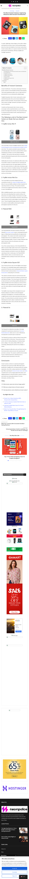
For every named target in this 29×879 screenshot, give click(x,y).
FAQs (5, 82)
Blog (2, 852)
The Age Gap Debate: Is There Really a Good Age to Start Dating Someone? (9, 830)
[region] (14, 867)
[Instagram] (15, 1)
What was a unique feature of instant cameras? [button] (13, 387)
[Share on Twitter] (16, 38)
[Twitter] (13, 1)
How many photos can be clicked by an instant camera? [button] (15, 390)
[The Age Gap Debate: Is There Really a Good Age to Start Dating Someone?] (23, 830)
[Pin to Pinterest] (20, 38)
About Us (3, 848)
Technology (12, 10)
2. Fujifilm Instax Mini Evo (8, 75)
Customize (14, 872)
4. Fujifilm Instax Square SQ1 (9, 78)
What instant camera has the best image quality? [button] (14, 384)
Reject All (14, 876)
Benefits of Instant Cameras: (7, 70)
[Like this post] (10, 38)
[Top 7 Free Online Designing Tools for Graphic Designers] (14, 446)
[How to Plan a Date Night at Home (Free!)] (23, 839)
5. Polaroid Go (6, 79)
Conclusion (4, 80)
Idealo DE (17, 10)
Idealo (25, 370)
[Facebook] (11, 1)
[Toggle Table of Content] (24, 68)
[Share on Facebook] (14, 38)
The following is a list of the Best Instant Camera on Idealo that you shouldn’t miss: (15, 72)
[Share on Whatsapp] (23, 38)
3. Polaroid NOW (7, 76)
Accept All (14, 868)
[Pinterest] (17, 1)
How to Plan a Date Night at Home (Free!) (8, 837)
